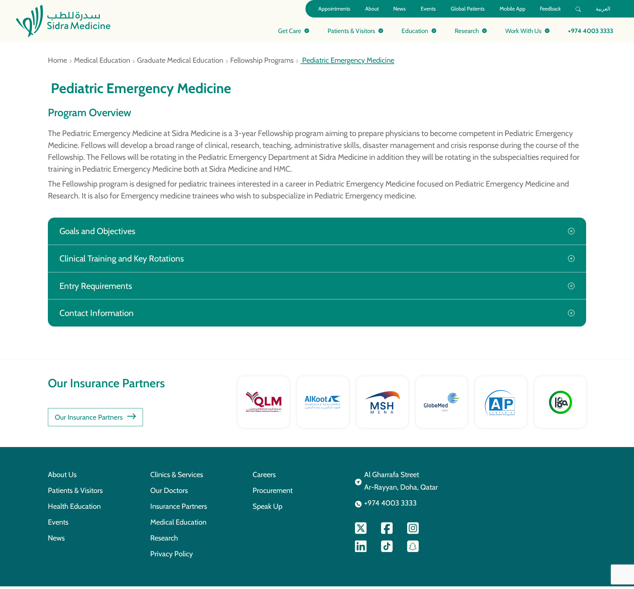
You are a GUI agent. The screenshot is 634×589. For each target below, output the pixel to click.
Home (57, 60)
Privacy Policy (171, 553)
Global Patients (468, 9)
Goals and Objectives (97, 231)
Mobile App (512, 9)
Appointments (334, 9)
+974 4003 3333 (590, 31)
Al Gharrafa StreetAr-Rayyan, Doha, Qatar (401, 481)
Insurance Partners (178, 506)
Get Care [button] (289, 31)
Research (164, 537)
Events (428, 9)
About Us (62, 474)
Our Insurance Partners (89, 417)
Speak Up (267, 506)
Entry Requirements (95, 286)
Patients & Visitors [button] (351, 31)
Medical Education (102, 60)
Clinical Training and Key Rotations (121, 258)
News (399, 9)
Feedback (550, 9)
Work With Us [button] (523, 31)
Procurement (273, 490)
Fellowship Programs (262, 60)
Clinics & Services (176, 474)
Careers (264, 474)
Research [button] (467, 31)
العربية (603, 9)
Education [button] (415, 31)
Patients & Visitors (75, 490)
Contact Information (96, 313)
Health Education (74, 506)
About (372, 9)
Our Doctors (169, 490)
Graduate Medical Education (180, 60)
